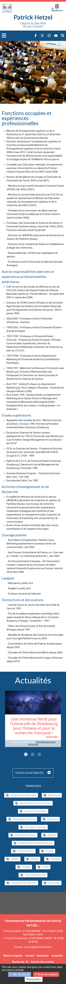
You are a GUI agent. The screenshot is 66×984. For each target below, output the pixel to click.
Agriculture (54, 795)
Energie (52, 835)
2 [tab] (32, 754)
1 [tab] (25, 754)
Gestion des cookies (42, 961)
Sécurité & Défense (35, 875)
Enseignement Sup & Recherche (35, 843)
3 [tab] (39, 754)
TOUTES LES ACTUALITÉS (29, 773)
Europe (49, 851)
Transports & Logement (23, 883)
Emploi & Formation (25, 835)
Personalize (33, 979)
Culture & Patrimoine (35, 811)
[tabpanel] (33, 719)
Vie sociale (54, 883)
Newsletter (43, 955)
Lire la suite (52, 737)
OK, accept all (20, 974)
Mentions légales (13, 955)
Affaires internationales (23, 795)
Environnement (25, 851)
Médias (35, 859)
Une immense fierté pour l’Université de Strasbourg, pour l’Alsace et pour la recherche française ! (34, 726)
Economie (52, 819)
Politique (55, 859)
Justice (15, 859)
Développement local (24, 819)
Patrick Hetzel (33, 17)
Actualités (57, 955)
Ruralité (26, 867)
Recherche (18, 961)
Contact (29, 955)
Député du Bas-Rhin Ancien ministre (33, 25)
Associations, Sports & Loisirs (35, 803)
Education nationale (35, 827)
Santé (45, 867)
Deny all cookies (47, 974)
